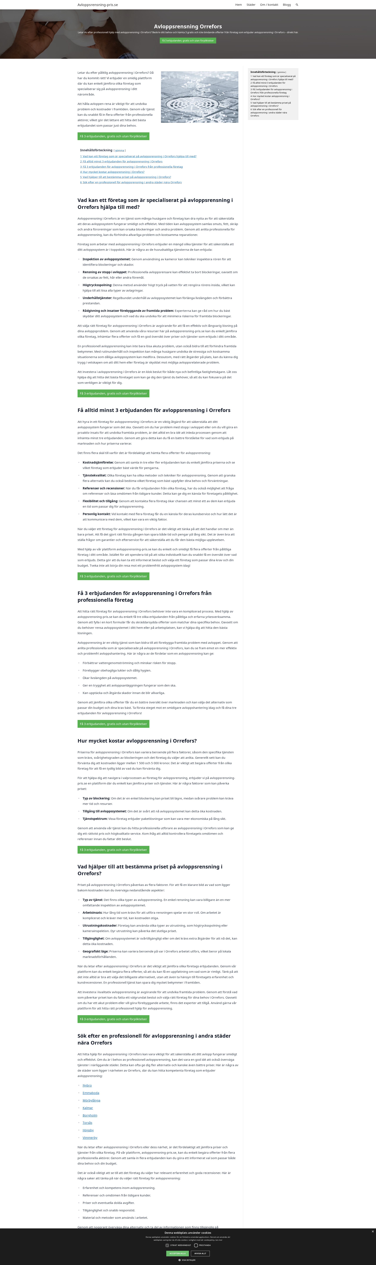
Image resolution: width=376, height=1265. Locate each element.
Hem (238, 5)
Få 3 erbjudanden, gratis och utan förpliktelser (188, 40)
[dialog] (188, 1246)
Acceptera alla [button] (178, 1253)
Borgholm (90, 1115)
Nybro (87, 1085)
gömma (119, 150)
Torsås (87, 1122)
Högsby (88, 1130)
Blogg (287, 5)
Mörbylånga (91, 1100)
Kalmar (88, 1108)
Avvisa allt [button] (200, 1253)
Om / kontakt (269, 5)
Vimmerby (90, 1137)
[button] (188, 1260)
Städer (251, 5)
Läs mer (218, 1240)
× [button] (373, 1231)
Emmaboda (91, 1093)
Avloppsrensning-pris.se (98, 4)
